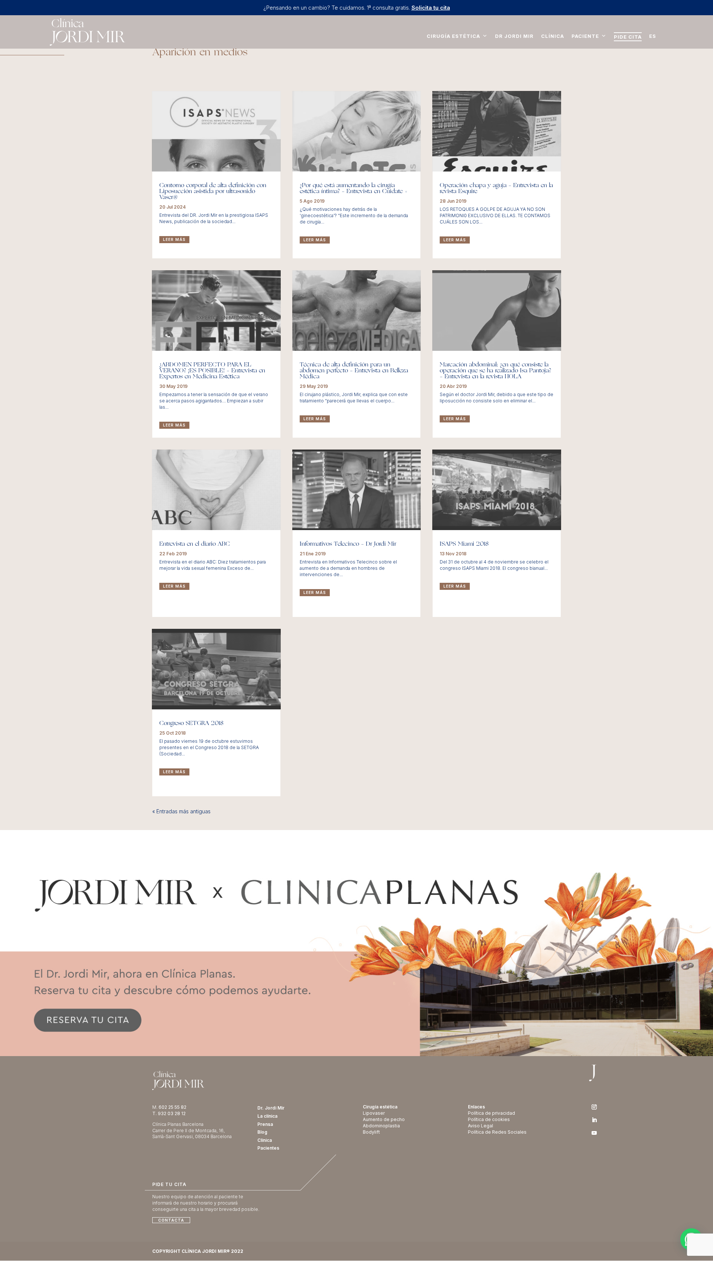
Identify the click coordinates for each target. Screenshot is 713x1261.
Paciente (585, 36)
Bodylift (371, 1132)
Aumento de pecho (384, 1119)
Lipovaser (374, 1113)
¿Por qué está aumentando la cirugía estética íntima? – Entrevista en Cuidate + (354, 189)
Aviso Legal (480, 1125)
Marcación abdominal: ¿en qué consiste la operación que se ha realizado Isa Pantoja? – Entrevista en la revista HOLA (495, 371)
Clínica (552, 36)
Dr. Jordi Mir (270, 1108)
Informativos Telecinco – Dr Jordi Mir (348, 544)
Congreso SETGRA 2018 (191, 723)
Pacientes (268, 1148)
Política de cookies (489, 1119)
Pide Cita (628, 37)
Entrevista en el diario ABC (194, 544)
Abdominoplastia (381, 1125)
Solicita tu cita (430, 7)
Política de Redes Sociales (497, 1132)
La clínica (267, 1116)
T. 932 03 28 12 (169, 1113)
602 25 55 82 (172, 1107)
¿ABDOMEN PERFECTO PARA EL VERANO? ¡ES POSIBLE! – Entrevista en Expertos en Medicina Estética (212, 371)
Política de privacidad (491, 1113)
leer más (174, 239)
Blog (262, 1132)
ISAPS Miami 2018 (464, 544)
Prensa (265, 1124)
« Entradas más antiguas (181, 811)
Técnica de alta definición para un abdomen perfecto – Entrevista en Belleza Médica (354, 371)
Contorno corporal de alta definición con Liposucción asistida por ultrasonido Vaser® (212, 191)
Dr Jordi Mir (514, 36)
